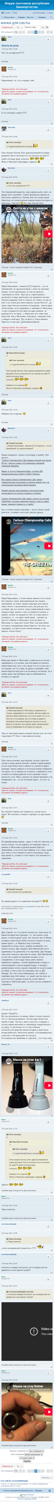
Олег (9, 37)
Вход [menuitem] (50, 13)
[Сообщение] (2, 49)
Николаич (11, 168)
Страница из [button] (16, 32)
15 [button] (39, 32)
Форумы (38, 1490)
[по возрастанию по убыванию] (27, 1458)
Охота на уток (10, 45)
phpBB (22, 1497)
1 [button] (23, 32)
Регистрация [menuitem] (40, 13)
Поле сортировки (17, 1454)
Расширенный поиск (47, 27)
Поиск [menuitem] (51, 17)
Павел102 (11, 127)
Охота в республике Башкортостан (18, 1490)
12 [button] (29, 32)
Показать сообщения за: (19, 1451)
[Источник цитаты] (7, 147)
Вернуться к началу (51, 63)
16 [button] (43, 32)
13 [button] (32, 32)
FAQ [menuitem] (15, 13)
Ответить (6, 27)
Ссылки (7, 13)
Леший (10, 67)
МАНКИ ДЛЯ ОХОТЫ (15, 23)
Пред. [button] (20, 32)
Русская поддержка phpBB (27, 1499)
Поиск (43, 27)
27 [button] (48, 32)
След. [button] (51, 32)
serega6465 (6, 874)
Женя (4, 1119)
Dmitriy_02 (5, 1044)
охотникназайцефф (9, 1224)
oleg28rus (5, 1000)
